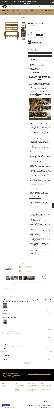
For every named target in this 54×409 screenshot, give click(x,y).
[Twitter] (2, 1)
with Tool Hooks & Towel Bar (37, 42)
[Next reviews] (50, 252)
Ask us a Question (36, 72)
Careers (3, 388)
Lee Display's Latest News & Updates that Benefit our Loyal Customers (20, 388)
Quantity (29, 49)
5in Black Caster (40, 34)
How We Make (17, 390)
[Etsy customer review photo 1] (5, 305)
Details (30, 72)
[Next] (19, 31)
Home (11, 17)
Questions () (12, 288)
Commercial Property (19, 385)
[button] (30, 25)
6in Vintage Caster (31, 34)
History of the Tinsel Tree (32, 388)
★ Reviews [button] (53, 205)
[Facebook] (0, 1)
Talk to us (41, 69)
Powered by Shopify (13, 407)
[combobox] (25, 6)
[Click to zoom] (19, 23)
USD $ (52, 2)
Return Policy (42, 65)
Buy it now (40, 56)
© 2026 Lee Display (5, 407)
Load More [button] (27, 362)
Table (15, 17)
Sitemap (3, 386)
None (29, 42)
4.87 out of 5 (12, 268)
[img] (4, 295)
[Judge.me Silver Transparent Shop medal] (44, 277)
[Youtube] (5, 1)
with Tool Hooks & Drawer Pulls (33, 44)
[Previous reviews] (29, 252)
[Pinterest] (5, 403)
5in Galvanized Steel (32, 37)
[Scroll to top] (52, 406)
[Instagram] (7, 1)
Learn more (38, 62)
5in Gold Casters (40, 37)
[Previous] (4, 31)
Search (3, 385)
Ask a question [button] (44, 269)
